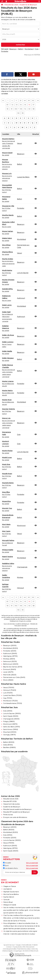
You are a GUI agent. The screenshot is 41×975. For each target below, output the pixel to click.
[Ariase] (10, 972)
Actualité (8, 863)
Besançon (13, 49)
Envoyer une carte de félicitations (15, 817)
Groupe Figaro (18, 951)
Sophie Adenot (8, 897)
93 (16, 104)
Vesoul (19, 143)
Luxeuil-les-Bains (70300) (12, 695)
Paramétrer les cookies (23, 949)
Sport (7, 865)
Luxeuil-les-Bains (23, 177)
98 (7, 109)
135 (22, 113)
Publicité (35, 945)
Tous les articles (17, 947)
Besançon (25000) (9, 645)
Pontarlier (4, 51)
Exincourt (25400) (9, 669)
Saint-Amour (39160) (10, 729)
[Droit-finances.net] (30, 964)
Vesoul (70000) (8, 687)
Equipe (19, 945)
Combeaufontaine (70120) (12, 703)
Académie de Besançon (28, 5)
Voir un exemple (32, 863)
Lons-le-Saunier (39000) (12, 713)
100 (16, 109)
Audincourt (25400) (10, 653)
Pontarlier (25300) (9, 651)
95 (25, 104)
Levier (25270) (8, 672)
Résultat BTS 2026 (10, 801)
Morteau (20, 577)
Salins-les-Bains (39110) (11, 727)
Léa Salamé (7, 889)
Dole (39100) (7, 711)
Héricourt (20, 588)
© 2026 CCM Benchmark (30, 951)
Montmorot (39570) (10, 724)
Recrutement (30, 947)
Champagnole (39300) (11, 719)
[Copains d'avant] (10, 968)
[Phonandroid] (30, 972)
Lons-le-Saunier (22, 273)
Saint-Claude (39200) (10, 716)
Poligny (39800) (9, 721)
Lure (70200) (7, 693)
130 (18, 113)
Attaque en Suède (9, 905)
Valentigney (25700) (10, 656)
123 (29, 109)
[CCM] (30, 960)
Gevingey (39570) (9, 735)
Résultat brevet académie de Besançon (17, 809)
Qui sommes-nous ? (9, 945)
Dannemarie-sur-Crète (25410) (14, 677)
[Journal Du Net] (10, 964)
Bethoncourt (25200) (10, 664)
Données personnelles (10, 949)
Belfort (20, 49)
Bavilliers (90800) (9, 747)
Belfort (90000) (8, 742)
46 (24, 100)
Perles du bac (8, 815)
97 (33, 104)
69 (29, 100)
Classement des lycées (11, 804)
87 (7, 104)
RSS (24, 947)
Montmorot (21, 526)
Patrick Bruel (8, 902)
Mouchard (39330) (9, 732)
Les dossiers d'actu (11, 868)
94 (21, 104)
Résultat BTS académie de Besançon (16, 812)
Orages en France (9, 886)
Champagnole (22, 567)
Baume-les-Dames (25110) (12, 667)
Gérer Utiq (35, 949)
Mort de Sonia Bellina (11, 894)
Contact (9, 947)
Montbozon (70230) (10, 701)
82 (33, 100)
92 (12, 104)
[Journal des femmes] (10, 960)
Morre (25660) (8, 680)
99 (11, 109)
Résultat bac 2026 (11, 5)
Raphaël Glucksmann (11, 892)
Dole (36, 49)
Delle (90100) (8, 745)
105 (21, 109)
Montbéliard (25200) (10, 648)
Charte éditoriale (26, 945)
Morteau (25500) (9, 659)
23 (20, 100)
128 (33, 109)
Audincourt (21, 298)
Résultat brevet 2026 (10, 799)
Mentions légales (8, 951)
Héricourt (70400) (9, 690)
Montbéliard (29, 49)
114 (25, 109)
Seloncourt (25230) (10, 661)
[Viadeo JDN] (30, 968)
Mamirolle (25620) (9, 675)
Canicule (6, 900)
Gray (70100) (7, 698)
